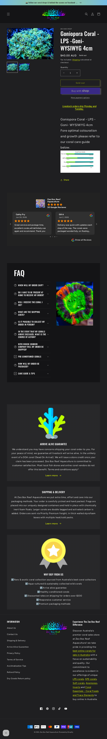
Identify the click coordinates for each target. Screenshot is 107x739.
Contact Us (12, 634)
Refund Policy (13, 672)
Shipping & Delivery (16, 640)
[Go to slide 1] (49, 236)
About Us (11, 628)
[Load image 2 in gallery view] (24, 67)
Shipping (76, 60)
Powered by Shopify (66, 732)
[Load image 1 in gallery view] (12, 67)
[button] (8, 14)
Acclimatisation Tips (16, 666)
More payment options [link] (80, 98)
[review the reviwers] (48, 216)
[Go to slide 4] (55, 236)
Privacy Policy (13, 653)
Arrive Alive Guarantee (18, 647)
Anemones (91, 683)
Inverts (76, 687)
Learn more (51, 475)
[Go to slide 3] (53, 236)
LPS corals (78, 679)
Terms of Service (15, 659)
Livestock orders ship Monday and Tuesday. (79, 107)
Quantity (64, 67)
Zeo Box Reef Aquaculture (49, 732)
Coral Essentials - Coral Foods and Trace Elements (86, 691)
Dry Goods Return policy (19, 678)
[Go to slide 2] (51, 236)
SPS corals (91, 679)
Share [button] (66, 180)
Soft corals (79, 683)
